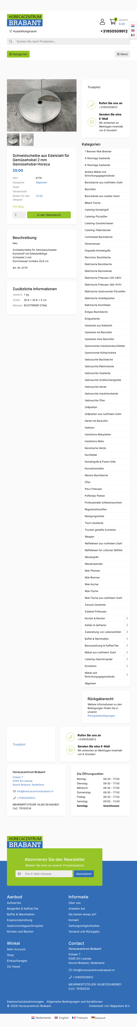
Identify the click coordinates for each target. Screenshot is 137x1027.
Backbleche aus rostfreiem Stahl (103, 182)
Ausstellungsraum (24, 31)
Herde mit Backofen (96, 420)
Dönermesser (92, 243)
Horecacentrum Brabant (35, 1006)
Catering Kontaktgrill (96, 209)
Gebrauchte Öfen (95, 400)
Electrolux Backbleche (98, 257)
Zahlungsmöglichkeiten (84, 926)
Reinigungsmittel (94, 516)
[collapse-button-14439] (127, 618)
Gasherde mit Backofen (98, 332)
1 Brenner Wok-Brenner (98, 151)
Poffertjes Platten (95, 495)
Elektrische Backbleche (98, 264)
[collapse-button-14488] (127, 652)
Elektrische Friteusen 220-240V (103, 277)
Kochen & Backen (95, 618)
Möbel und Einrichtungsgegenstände (100, 674)
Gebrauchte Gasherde (97, 373)
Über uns (74, 903)
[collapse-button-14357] (127, 666)
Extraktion (91, 665)
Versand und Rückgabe (84, 931)
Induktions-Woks (94, 441)
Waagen (89, 536)
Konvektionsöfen (94, 468)
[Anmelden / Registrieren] (102, 22)
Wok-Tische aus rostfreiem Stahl (103, 597)
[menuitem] (132, 25)
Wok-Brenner (92, 577)
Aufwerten (14, 903)
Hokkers (89, 427)
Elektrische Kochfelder (98, 304)
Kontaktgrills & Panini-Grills (100, 461)
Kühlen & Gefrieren (95, 625)
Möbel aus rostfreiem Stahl (100, 652)
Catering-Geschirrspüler (99, 659)
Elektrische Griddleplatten (100, 298)
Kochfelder (91, 454)
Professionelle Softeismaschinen (103, 502)
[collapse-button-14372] (127, 645)
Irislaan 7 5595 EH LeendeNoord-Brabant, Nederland (28, 781)
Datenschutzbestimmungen (25, 1001)
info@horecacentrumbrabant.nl (35, 791)
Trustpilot (94, 87)
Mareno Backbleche (96, 475)
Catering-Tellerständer (98, 230)
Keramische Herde (95, 448)
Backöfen (90, 189)
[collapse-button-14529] (127, 632)
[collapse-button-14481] (127, 674)
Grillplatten (91, 407)
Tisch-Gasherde (94, 522)
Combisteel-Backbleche (99, 236)
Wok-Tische (91, 591)
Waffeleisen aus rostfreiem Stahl (103, 543)
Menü (124, 54)
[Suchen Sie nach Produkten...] (10, 41)
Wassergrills (91, 556)
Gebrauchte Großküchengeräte (103, 379)
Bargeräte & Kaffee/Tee (22, 908)
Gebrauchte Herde (95, 386)
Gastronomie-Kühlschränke (100, 352)
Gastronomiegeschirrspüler (25, 926)
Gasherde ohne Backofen (99, 339)
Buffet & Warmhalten (97, 638)
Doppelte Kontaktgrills (97, 250)
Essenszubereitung (19, 920)
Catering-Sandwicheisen (99, 223)
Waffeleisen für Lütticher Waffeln (104, 550)
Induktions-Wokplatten (98, 434)
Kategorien (19, 54)
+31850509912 (114, 31)
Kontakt (73, 920)
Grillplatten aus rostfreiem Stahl (103, 413)
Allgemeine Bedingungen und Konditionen (74, 1001)
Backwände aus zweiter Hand (102, 196)
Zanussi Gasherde (95, 604)
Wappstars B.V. (120, 1006)
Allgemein (41, 182)
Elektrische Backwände (98, 270)
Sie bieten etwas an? (82, 914)
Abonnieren (84, 874)
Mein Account (16, 949)
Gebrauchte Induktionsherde (101, 393)
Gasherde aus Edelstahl (98, 325)
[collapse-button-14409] (127, 625)
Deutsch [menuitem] (100, 1017)
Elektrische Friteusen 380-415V (103, 284)
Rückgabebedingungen (101, 715)
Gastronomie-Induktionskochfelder (105, 345)
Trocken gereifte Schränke (100, 529)
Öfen (87, 482)
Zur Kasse (13, 966)
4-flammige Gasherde (97, 158)
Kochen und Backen (20, 931)
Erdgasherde (92, 318)
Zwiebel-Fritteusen (95, 611)
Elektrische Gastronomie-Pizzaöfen (105, 291)
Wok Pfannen (92, 570)
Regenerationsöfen (96, 509)
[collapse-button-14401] (127, 659)
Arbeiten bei (76, 908)
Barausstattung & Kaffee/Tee (101, 645)
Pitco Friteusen (93, 488)
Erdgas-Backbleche (96, 311)
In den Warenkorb (49, 215)
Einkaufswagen (17, 960)
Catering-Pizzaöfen (96, 216)
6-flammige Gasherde (97, 165)
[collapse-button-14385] (127, 638)
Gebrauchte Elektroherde (99, 366)
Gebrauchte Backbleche (99, 359)
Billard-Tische (92, 202)
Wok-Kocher (92, 584)
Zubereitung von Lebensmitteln (103, 631)
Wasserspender (94, 563)
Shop (10, 955)
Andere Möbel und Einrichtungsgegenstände (100, 173)
